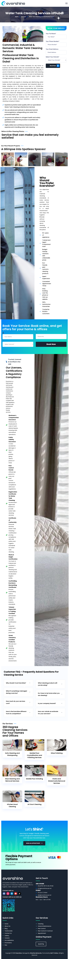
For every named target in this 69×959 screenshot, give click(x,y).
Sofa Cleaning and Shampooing (12, 754)
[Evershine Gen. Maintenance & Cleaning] (13, 3)
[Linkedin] (11, 893)
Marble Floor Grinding (34, 779)
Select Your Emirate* (52, 57)
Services (23, 16)
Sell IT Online (54, 953)
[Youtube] (15, 893)
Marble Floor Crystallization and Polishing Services (34, 755)
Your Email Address (52, 49)
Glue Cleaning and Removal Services (12, 780)
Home (16, 16)
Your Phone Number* (52, 41)
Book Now (53, 65)
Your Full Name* (51, 33)
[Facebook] (4, 893)
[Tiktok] (19, 893)
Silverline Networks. (36, 953)
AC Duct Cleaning (34, 804)
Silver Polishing (57, 753)
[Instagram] (7, 893)
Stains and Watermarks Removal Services (56, 781)
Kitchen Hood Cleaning (12, 805)
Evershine (19, 953)
